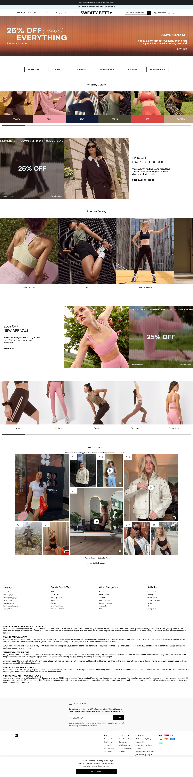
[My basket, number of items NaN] (173, 12)
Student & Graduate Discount (145, 751)
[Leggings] (58, 406)
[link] (96, 13)
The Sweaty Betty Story (143, 739)
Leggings (58, 428)
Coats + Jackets (104, 600)
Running (150, 595)
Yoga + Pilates (29, 288)
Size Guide (107, 745)
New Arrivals (103, 592)
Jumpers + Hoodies (57, 609)
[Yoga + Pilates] (29, 255)
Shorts (19, 428)
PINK (49, 119)
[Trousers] (135, 406)
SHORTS (81, 69)
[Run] (87, 255)
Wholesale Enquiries (125, 745)
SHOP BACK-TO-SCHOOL (143, 180)
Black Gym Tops (56, 597)
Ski (148, 606)
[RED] (147, 107)
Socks (101, 609)
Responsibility (140, 742)
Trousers (135, 428)
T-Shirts (53, 603)
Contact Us (123, 742)
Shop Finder (162, 13)
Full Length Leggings (10, 597)
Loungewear (151, 609)
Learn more (106, 766)
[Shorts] (19, 406)
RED (148, 119)
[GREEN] (114, 107)
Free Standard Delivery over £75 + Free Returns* (96, 2)
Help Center (108, 742)
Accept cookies (96, 772)
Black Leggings (8, 595)
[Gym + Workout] (145, 255)
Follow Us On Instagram (96, 563)
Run (87, 288)
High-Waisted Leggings (10, 606)
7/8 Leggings (7, 600)
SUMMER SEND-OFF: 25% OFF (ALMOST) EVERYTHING (96, 7)
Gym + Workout (145, 288)
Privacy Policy (110, 723)
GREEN (115, 119)
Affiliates (122, 751)
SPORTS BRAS (106, 69)
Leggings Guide (8, 609)
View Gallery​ (90, 558)
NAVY (82, 119)
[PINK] (49, 107)
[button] (42, 538)
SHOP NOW (182, 49)
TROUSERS (131, 69)
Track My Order (124, 739)
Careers (138, 748)
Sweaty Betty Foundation (144, 745)
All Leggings (7, 592)
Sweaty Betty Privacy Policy (88, 726)
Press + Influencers (125, 748)
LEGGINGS (33, 69)
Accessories (103, 606)
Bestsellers (174, 428)
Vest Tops (54, 600)
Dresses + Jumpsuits (105, 603)
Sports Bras (54, 595)
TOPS (57, 69)
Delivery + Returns (110, 739)
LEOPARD (180, 119)
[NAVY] (82, 107)
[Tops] (96, 406)
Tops (96, 428)
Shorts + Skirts (104, 595)
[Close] (189, 761)
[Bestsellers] (173, 406)
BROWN (16, 119)
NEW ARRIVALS (157, 69)
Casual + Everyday (153, 600)
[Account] (169, 12)
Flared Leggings (8, 603)
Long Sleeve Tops (57, 606)
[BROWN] (16, 107)
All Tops (53, 592)
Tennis (149, 603)
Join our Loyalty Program (144, 755)
